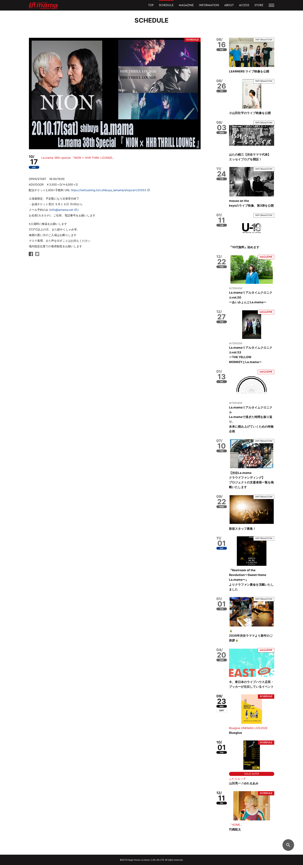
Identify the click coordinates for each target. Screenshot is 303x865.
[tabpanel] (115, 93)
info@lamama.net (61, 210)
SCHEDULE (166, 5)
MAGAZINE (186, 5)
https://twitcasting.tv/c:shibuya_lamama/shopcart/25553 (108, 190)
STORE (258, 5)
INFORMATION (209, 5)
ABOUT (229, 5)
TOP (151, 5)
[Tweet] (37, 255)
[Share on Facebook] (31, 255)
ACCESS (244, 5)
